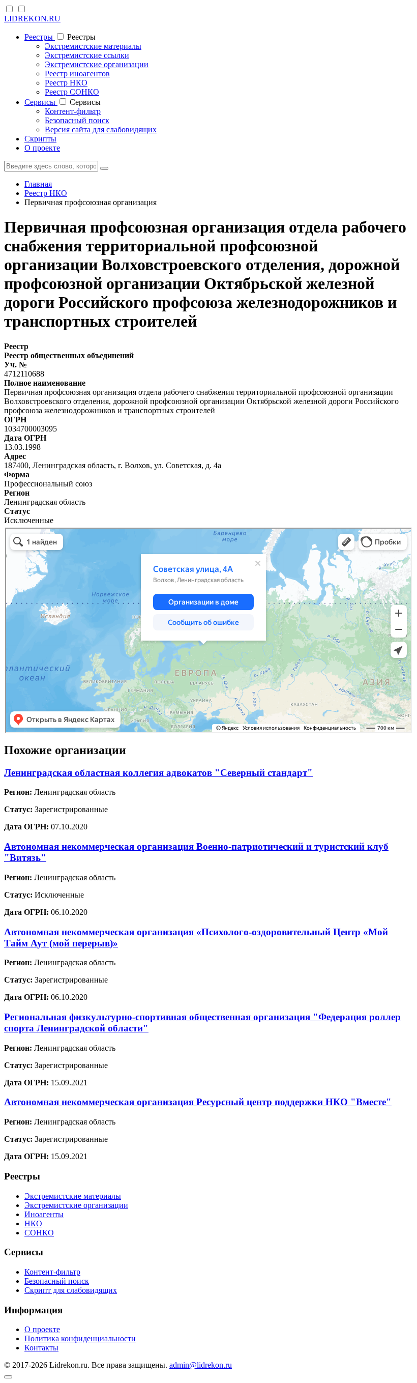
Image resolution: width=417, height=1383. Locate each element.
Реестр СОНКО (72, 92)
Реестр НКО (66, 82)
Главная (38, 184)
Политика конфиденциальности (80, 1338)
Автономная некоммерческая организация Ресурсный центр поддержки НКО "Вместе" (198, 1102)
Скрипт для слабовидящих (70, 1290)
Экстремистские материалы (93, 46)
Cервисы (40, 102)
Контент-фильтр (73, 111)
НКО (33, 1223)
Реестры (39, 37)
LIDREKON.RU (32, 18)
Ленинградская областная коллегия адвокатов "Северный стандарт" (158, 772)
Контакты (41, 1347)
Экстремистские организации (96, 64)
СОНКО (39, 1232)
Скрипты (40, 138)
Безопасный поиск (77, 120)
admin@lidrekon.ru (200, 1365)
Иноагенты (44, 1214)
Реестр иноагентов (77, 73)
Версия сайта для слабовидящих (101, 129)
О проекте (42, 147)
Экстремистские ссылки (87, 55)
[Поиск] (104, 168)
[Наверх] (8, 1376)
